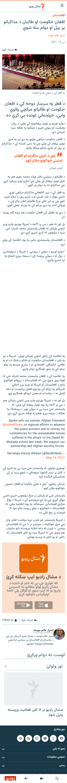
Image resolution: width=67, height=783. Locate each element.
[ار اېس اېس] (28, 738)
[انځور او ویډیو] (41, 778)
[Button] (9, 50)
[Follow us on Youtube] (45, 738)
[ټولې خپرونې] (26, 778)
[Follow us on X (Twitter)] (53, 738)
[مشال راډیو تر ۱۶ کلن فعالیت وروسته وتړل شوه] (33, 688)
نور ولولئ (54, 666)
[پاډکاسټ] (20, 738)
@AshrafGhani (12, 425)
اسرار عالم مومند (56, 35)
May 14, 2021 (55, 458)
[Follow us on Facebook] (61, 738)
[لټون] (57, 778)
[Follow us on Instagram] (36, 738)
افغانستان (58, 15)
